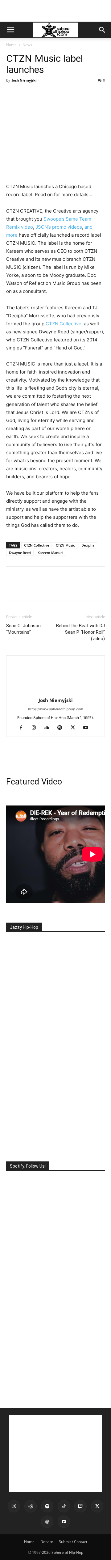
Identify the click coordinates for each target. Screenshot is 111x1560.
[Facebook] (12, 94)
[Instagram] (36, 728)
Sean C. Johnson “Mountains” (23, 629)
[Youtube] (88, 728)
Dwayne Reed (20, 552)
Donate (46, 1541)
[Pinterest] (41, 94)
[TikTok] (64, 1506)
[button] (10, 30)
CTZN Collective (63, 324)
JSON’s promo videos (58, 227)
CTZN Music (65, 545)
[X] (26, 94)
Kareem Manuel (50, 552)
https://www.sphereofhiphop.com (55, 709)
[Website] (47, 1522)
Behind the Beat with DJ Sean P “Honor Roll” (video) (80, 632)
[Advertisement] (55, 11)
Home (11, 44)
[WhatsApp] (55, 94)
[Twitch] (80, 1506)
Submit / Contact (73, 1541)
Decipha (87, 545)
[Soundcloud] (49, 728)
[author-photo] (55, 691)
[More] (69, 94)
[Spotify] (62, 728)
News (27, 44)
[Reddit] (30, 1506)
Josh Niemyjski (24, 80)
